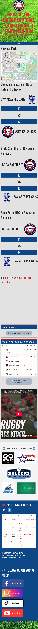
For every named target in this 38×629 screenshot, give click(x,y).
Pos (3, 346)
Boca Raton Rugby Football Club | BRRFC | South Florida (19, 22)
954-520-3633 (20, 521)
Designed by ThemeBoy (7, 623)
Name (4, 516)
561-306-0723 (20, 543)
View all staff (32, 549)
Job (14, 516)
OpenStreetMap (27, 81)
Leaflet (16, 81)
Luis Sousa (6, 542)
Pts (35, 346)
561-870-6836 (20, 529)
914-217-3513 (20, 536)
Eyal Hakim (6, 519)
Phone (20, 516)
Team (7, 346)
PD (31, 346)
